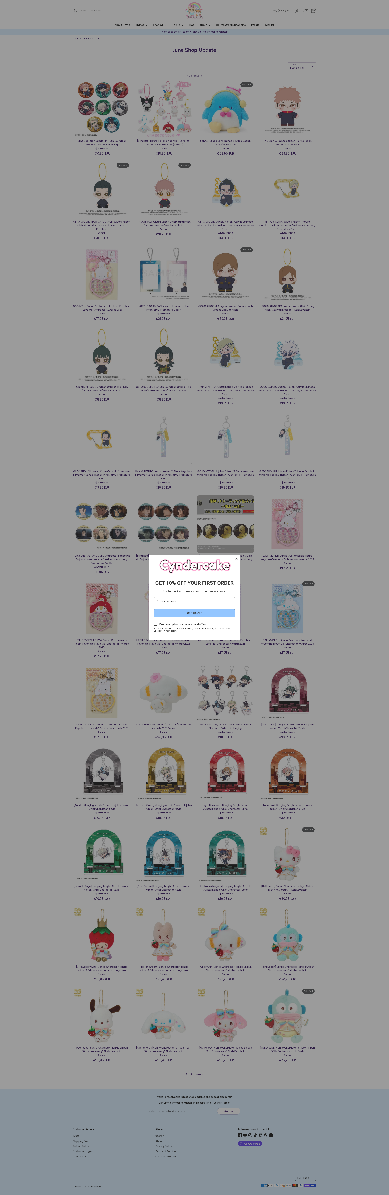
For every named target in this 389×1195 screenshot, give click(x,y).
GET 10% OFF (194, 613)
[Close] (236, 558)
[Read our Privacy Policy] (233, 629)
